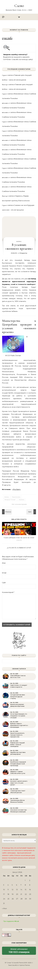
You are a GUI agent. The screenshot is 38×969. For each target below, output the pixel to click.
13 (17, 890)
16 (30, 890)
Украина (21, 499)
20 (17, 894)
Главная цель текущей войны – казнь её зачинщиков (17, 744)
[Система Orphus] (6, 50)
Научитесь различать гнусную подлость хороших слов (17, 735)
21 (21, 894)
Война (19, 241)
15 (25, 890)
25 (8, 899)
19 (12, 894)
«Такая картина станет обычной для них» (17, 791)
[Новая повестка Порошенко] (6, 511)
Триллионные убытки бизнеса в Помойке (17, 801)
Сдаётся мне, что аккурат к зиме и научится (18, 686)
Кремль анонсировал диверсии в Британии (17, 705)
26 (13, 899)
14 (21, 890)
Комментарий (8, 592)
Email (4, 573)
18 (8, 894)
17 (4, 894)
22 (26, 894)
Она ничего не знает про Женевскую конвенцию (18, 810)
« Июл (4, 908)
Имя (3, 563)
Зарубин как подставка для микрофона (17, 753)
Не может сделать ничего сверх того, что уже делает (18, 783)
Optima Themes (24, 965)
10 (4, 890)
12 (12, 890)
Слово (19, 5)
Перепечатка (16, 497)
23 (30, 894)
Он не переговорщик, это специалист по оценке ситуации (18, 715)
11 (8, 890)
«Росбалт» (16, 489)
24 (4, 899)
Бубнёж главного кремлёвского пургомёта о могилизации (19, 725)
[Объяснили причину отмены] (31, 511)
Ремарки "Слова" (10, 499)
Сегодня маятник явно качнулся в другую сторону (17, 696)
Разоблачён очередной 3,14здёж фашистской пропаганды (18, 763)
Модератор (23, 253)
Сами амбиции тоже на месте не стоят (19, 537)
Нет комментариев (19, 504)
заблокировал (19, 951)
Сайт (4, 583)
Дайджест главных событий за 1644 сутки (17, 772)
